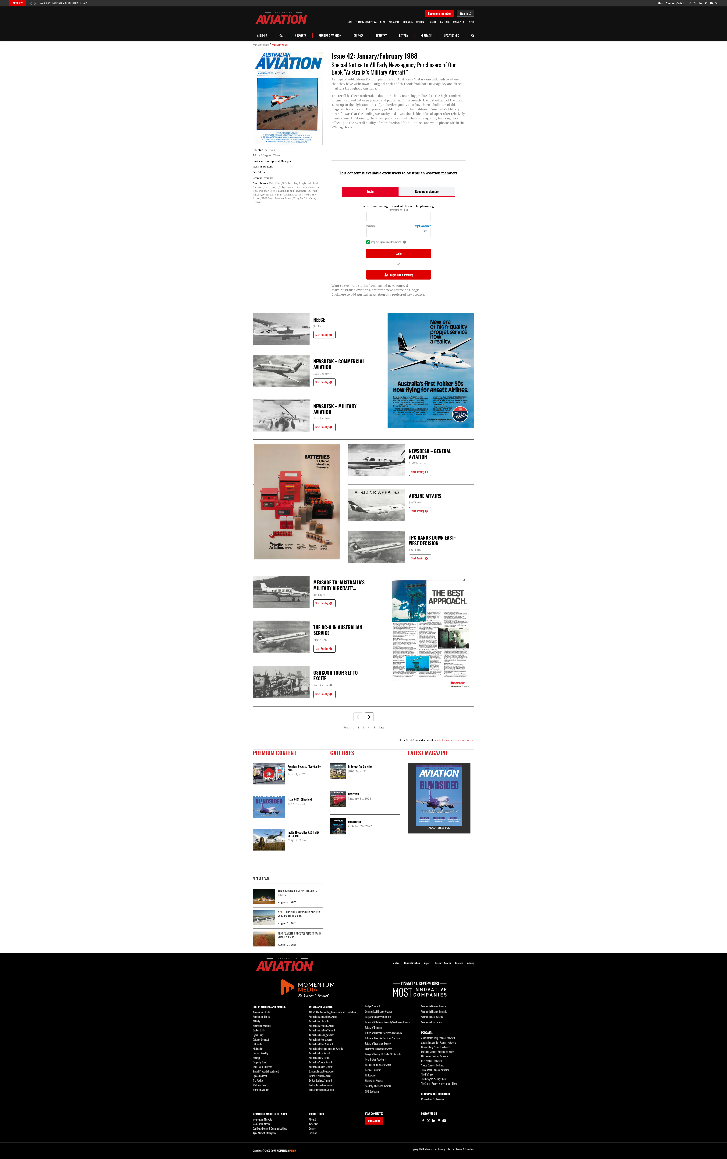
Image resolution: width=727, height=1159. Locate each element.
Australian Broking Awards (321, 1035)
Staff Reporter (322, 373)
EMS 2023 (353, 794)
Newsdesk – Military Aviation (334, 409)
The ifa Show (427, 1074)
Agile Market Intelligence (264, 1133)
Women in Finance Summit (434, 1011)
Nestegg (256, 1058)
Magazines (394, 21)
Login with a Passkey (401, 275)
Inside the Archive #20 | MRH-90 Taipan (304, 834)
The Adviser (258, 1080)
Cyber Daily (258, 1035)
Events (471, 21)
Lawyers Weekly (260, 1053)
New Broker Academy (375, 1059)
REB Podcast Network (431, 1061)
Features (432, 21)
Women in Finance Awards (433, 1006)
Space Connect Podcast (432, 1065)
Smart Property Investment (266, 1071)
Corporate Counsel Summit (378, 1017)
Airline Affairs (425, 496)
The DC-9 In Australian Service (337, 630)
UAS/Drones (451, 35)
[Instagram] (439, 1121)
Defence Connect (261, 1039)
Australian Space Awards (321, 1062)
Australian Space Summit (321, 1067)
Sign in (464, 13)
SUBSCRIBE (374, 1121)
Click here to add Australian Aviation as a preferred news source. (378, 294)
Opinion (420, 21)
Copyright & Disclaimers (422, 1149)
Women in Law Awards (432, 1017)
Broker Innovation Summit (321, 1090)
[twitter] (695, 3)
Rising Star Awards (374, 1081)
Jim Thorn (319, 326)
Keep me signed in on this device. (386, 242)
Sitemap (313, 1133)
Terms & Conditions (465, 1149)
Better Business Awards (320, 1076)
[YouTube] (444, 1121)
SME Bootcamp (372, 1091)
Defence (358, 35)
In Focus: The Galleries (360, 766)
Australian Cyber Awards (320, 1039)
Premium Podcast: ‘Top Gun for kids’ (305, 768)
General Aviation (412, 963)
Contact (680, 3)
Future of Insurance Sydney (378, 1043)
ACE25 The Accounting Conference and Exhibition (332, 1012)
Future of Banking (373, 1027)
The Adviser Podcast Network (435, 1070)
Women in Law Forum (431, 1022)
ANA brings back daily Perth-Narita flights (64, 3)
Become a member (439, 13)
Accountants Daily (261, 1012)
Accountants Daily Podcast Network (438, 1038)
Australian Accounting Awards (323, 1017)
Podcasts (408, 21)
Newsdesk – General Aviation (430, 454)
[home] (281, 18)
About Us (313, 1119)
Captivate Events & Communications (270, 1128)
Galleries (444, 21)
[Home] (284, 964)
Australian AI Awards (319, 1021)
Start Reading (321, 335)
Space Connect (260, 1076)
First (346, 727)
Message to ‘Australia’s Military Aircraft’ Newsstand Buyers (339, 585)
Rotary (403, 35)
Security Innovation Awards (378, 1086)
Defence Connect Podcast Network (437, 1052)
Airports (300, 35)
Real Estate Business (262, 1067)
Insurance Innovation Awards (378, 1049)
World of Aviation (261, 1090)
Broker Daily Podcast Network (435, 1047)
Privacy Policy (444, 1149)
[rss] (716, 3)
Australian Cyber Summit (321, 1044)
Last (381, 727)
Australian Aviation (262, 1026)
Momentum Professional (432, 1099)
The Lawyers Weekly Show (433, 1079)
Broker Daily (258, 1030)
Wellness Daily (259, 1085)
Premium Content (364, 21)
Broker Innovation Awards (321, 1085)
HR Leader (258, 1049)
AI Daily (256, 1021)
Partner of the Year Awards (378, 1065)
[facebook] (690, 3)
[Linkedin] (434, 1121)
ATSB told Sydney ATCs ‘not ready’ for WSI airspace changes (299, 914)
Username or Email (398, 210)
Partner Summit (373, 1070)
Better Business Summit (320, 1080)
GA (281, 35)
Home (349, 21)
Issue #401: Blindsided (300, 799)
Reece (319, 319)
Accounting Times (261, 1017)
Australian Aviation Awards (321, 1026)
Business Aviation (330, 35)
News (382, 21)
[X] (428, 1121)
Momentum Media (261, 1124)
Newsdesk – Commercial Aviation (338, 364)
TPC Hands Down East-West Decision (432, 540)
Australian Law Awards (320, 1053)
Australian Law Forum (319, 1058)
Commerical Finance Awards (378, 1011)
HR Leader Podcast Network (434, 1056)
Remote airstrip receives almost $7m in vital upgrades (299, 935)
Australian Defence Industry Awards (326, 1049)
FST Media (257, 1044)
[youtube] (711, 3)
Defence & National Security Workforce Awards (387, 1022)
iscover (460, 21)
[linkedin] (700, 3)
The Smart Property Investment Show (439, 1083)
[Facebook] (423, 1121)
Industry (381, 35)
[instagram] (705, 3)
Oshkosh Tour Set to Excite (335, 675)
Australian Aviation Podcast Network (438, 1043)
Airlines (262, 35)
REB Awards (370, 1075)
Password (370, 226)
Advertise (670, 3)
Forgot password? (422, 226)
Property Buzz (259, 1062)
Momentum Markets (262, 1119)
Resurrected (354, 822)
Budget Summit (372, 1006)
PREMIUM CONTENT (261, 44)
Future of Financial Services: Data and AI (384, 1033)
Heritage (426, 35)
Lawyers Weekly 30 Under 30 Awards (383, 1054)
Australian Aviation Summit (322, 1030)
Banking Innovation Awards (321, 1071)
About (660, 3)
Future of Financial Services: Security (382, 1038)
